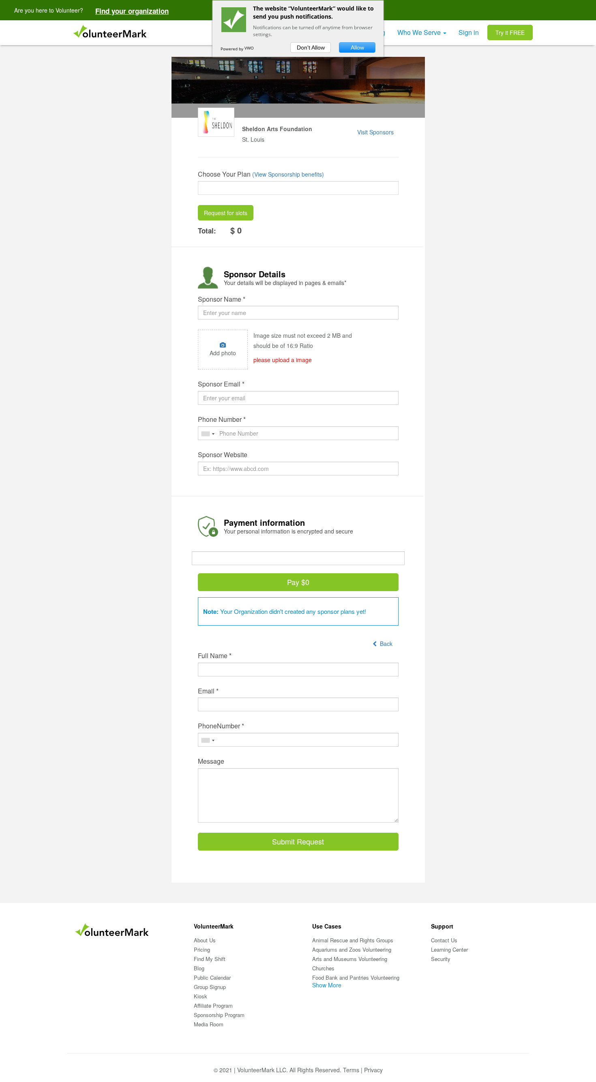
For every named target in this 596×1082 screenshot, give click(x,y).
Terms (351, 1070)
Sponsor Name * (221, 299)
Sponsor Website (222, 454)
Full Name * (215, 655)
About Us (205, 940)
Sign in (469, 32)
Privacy (373, 1070)
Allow (357, 47)
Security (440, 959)
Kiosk (200, 996)
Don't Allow (311, 47)
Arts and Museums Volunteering (349, 959)
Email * (208, 691)
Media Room (208, 1024)
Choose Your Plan (224, 174)
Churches (323, 968)
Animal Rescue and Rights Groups (352, 940)
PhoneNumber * (221, 725)
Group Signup (210, 987)
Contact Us (444, 940)
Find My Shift (209, 959)
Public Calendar (212, 977)
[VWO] (252, 49)
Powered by (232, 49)
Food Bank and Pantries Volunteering (355, 977)
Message (211, 761)
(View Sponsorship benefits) (288, 174)
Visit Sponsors (375, 132)
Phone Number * (222, 419)
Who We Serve (419, 32)
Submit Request (298, 841)
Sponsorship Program (219, 1015)
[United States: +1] (207, 434)
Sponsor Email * (221, 384)
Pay (298, 582)
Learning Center (449, 949)
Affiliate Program (213, 1005)
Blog (199, 968)
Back (384, 643)
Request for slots (225, 213)
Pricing (202, 949)
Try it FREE (510, 32)
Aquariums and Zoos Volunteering (351, 949)
